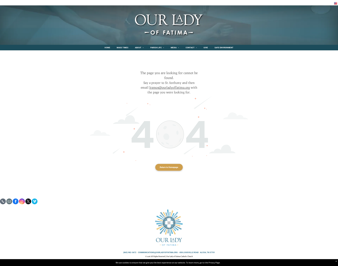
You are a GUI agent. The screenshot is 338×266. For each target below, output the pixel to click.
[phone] (3, 201)
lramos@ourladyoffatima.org (169, 87)
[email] (9, 201)
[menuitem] (107, 47)
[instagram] (22, 201)
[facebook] (15, 201)
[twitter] (28, 201)
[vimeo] (34, 201)
